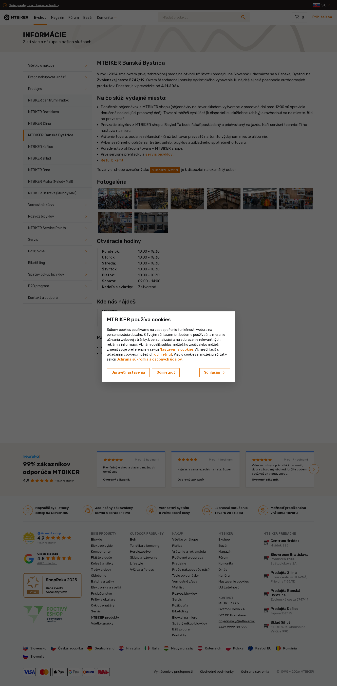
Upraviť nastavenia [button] (128, 372)
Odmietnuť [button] (166, 372)
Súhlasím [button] (214, 373)
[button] (163, 354)
